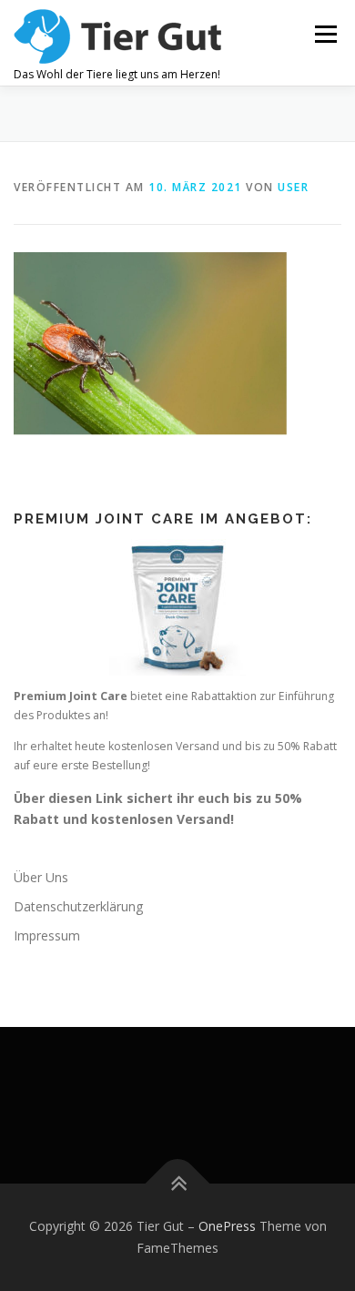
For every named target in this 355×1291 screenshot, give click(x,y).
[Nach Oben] (178, 1184)
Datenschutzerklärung (78, 906)
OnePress (227, 1226)
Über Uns (41, 877)
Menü (324, 34)
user (293, 187)
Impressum (47, 935)
